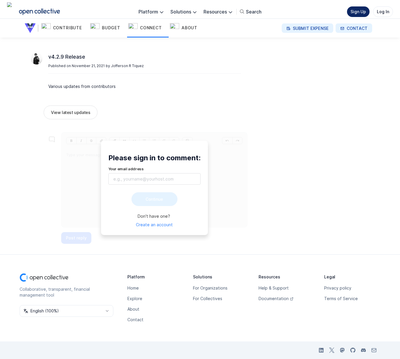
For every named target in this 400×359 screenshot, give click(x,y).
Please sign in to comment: (154, 158)
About (133, 309)
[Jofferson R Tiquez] (36, 58)
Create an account (154, 224)
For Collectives (207, 298)
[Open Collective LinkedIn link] (321, 350)
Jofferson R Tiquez (127, 66)
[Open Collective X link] (332, 350)
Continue (154, 199)
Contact (135, 319)
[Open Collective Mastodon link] (342, 350)
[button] (64, 28)
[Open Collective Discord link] (363, 350)
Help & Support (274, 287)
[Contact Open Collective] (374, 350)
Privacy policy (337, 287)
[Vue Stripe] (31, 28)
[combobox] (66, 311)
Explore (134, 298)
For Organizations (210, 287)
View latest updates (70, 112)
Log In (383, 11)
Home (133, 287)
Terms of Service (341, 298)
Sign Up (358, 11)
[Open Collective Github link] (353, 350)
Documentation (274, 298)
